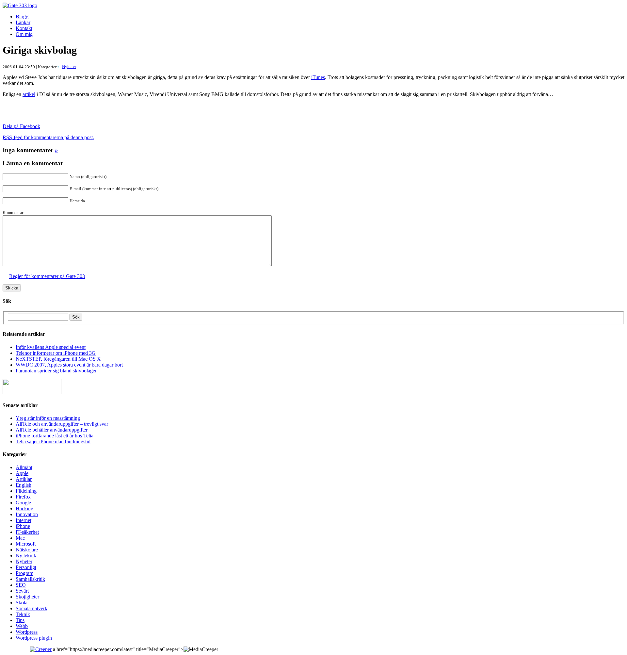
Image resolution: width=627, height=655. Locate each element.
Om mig (24, 34)
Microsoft (26, 544)
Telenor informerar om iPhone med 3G (56, 353)
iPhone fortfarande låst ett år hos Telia (54, 435)
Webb (22, 626)
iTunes (318, 77)
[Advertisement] (79, 112)
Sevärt (22, 591)
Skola (21, 602)
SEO (21, 585)
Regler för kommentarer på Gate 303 (47, 276)
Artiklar (24, 479)
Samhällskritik (30, 579)
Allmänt (24, 467)
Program (24, 573)
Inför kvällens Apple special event (51, 347)
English (23, 485)
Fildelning (26, 491)
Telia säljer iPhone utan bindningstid (53, 441)
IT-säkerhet (27, 532)
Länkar (23, 22)
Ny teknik (26, 555)
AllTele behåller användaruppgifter (52, 430)
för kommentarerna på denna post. (48, 137)
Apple (22, 473)
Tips (20, 620)
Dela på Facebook (21, 126)
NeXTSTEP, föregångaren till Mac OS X (58, 359)
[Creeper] (41, 649)
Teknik (23, 614)
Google (23, 502)
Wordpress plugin (34, 638)
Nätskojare (27, 549)
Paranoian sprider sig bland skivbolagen (57, 370)
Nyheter (24, 561)
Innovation (27, 514)
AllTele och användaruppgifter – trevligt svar (62, 424)
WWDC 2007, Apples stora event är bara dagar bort (69, 365)
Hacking (24, 508)
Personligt (26, 567)
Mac (20, 538)
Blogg (22, 16)
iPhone (23, 526)
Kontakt (24, 28)
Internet (23, 520)
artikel (29, 94)
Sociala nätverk (31, 608)
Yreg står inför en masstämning (48, 418)
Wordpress (27, 632)
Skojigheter (27, 596)
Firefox (23, 496)
